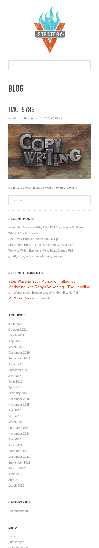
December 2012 (19, 456)
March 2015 (16, 422)
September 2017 (19, 358)
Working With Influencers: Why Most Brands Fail (40, 250)
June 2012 (15, 474)
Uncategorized (18, 510)
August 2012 (16, 468)
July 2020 (14, 341)
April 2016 (14, 387)
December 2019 (19, 352)
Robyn (29, 118)
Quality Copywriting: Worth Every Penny (35, 256)
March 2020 (16, 346)
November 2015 (19, 404)
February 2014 (18, 450)
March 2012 (16, 485)
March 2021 (16, 335)
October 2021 (17, 329)
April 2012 (14, 479)
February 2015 (18, 427)
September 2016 (19, 370)
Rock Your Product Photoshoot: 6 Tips (33, 239)
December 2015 (19, 398)
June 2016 (15, 381)
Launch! (45, 298)
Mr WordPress (20, 298)
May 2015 (14, 416)
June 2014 (15, 445)
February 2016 (18, 393)
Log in (12, 536)
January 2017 (17, 364)
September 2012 (19, 462)
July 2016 (14, 375)
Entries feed (16, 542)
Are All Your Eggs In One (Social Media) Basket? (40, 244)
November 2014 (19, 433)
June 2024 (15, 323)
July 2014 (14, 439)
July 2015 (14, 410)
